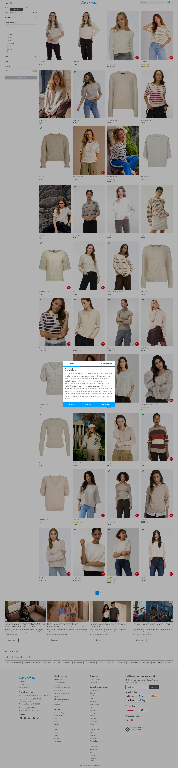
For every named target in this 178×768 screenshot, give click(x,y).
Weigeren (88, 404)
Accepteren (106, 404)
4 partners (96, 378)
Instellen (71, 404)
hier (74, 394)
